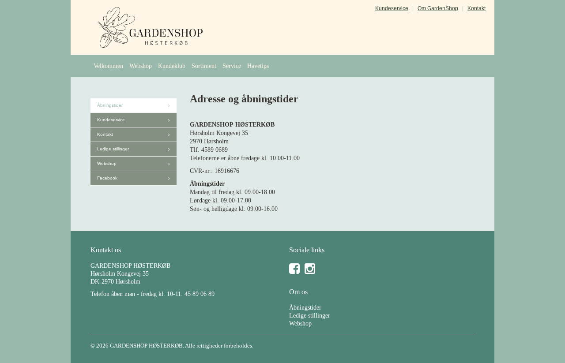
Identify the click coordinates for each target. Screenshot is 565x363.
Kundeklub (171, 66)
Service (231, 66)
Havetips (258, 66)
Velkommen (108, 66)
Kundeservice (391, 8)
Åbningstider (110, 105)
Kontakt (476, 8)
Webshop (140, 66)
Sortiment (204, 66)
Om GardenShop (438, 8)
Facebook (107, 178)
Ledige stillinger (113, 148)
